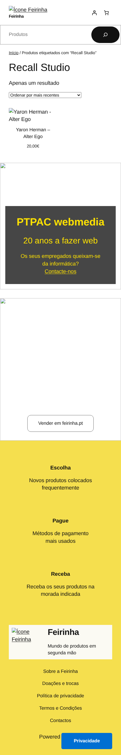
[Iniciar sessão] (94, 12)
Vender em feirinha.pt (60, 423)
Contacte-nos (60, 271)
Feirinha (16, 16)
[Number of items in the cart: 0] (106, 12)
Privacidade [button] (87, 741)
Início (14, 52)
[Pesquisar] (105, 34)
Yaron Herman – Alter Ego (33, 133)
